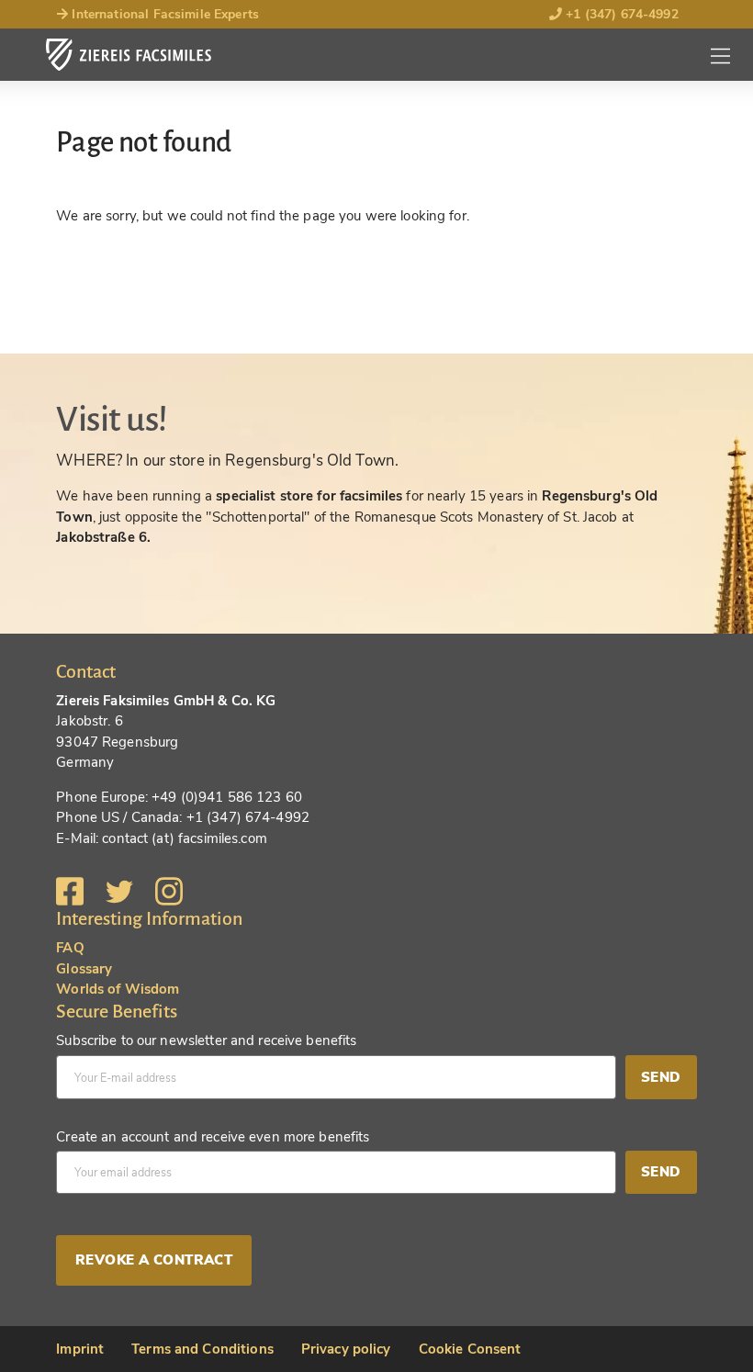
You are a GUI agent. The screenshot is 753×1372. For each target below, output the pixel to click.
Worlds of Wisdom (117, 989)
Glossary (84, 969)
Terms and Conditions (202, 1349)
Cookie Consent (470, 1349)
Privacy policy (346, 1349)
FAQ (70, 948)
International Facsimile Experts (163, 14)
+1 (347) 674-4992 (620, 14)
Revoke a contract (153, 1260)
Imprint (80, 1349)
